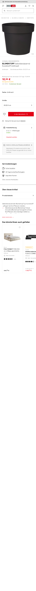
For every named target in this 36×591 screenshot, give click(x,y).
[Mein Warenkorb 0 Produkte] (33, 5)
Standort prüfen (11, 137)
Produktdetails (7, 195)
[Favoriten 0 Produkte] (29, 5)
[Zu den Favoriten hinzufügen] (4, 114)
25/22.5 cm (7, 105)
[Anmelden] (26, 5)
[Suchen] (4, 10)
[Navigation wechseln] (3, 5)
